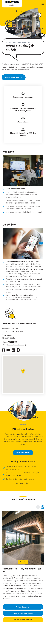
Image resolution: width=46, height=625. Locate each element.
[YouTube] (8, 350)
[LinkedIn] (13, 350)
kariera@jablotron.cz (15, 345)
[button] (23, 371)
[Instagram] (18, 350)
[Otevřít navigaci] (42, 3)
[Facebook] (3, 350)
